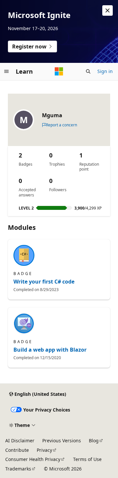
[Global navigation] (6, 71)
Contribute (17, 450)
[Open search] (88, 71)
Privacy (44, 450)
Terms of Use (87, 459)
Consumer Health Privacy (32, 459)
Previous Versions (61, 440)
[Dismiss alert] (107, 10)
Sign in (105, 71)
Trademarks (18, 469)
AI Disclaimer (19, 440)
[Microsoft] (59, 71)
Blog (94, 440)
